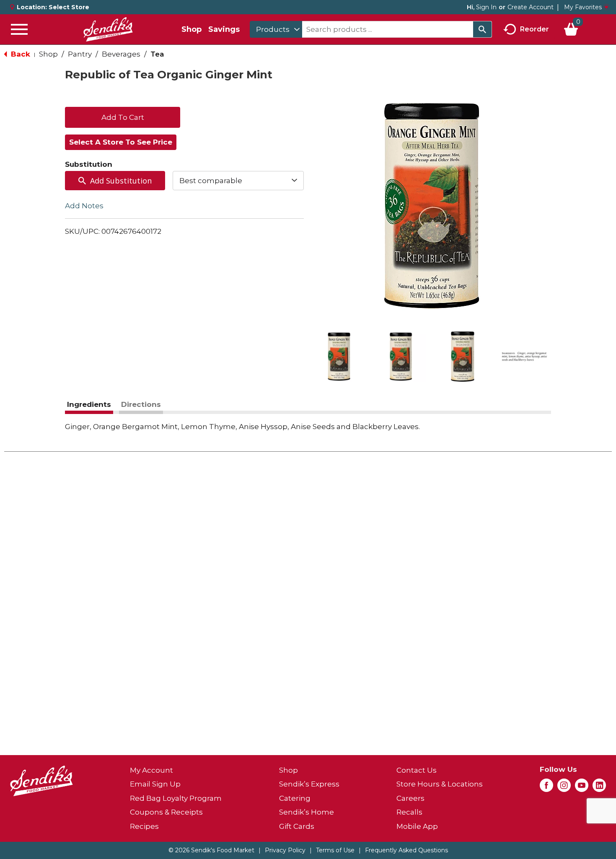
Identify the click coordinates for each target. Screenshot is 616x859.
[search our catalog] (482, 29)
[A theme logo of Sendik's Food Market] (108, 29)
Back (19, 54)
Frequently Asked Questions (406, 850)
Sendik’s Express (309, 784)
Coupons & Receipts (166, 812)
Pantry (80, 54)
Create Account (530, 7)
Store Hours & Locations (439, 784)
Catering (295, 798)
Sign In (486, 7)
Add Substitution (121, 181)
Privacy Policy (285, 850)
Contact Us (416, 770)
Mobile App (417, 826)
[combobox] (276, 29)
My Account (151, 770)
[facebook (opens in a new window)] (546, 788)
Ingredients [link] (89, 404)
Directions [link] (141, 404)
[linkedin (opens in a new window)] (599, 788)
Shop (191, 29)
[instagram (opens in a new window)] (564, 788)
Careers (410, 798)
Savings (224, 29)
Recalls (409, 812)
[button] (339, 356)
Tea (157, 54)
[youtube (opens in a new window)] (581, 788)
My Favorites (583, 7)
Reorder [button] (534, 29)
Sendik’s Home (306, 812)
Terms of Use (335, 850)
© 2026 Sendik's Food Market (211, 850)
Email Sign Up (155, 784)
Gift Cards (296, 826)
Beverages (121, 54)
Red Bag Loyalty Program (176, 798)
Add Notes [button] (84, 206)
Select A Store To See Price (120, 142)
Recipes (144, 826)
